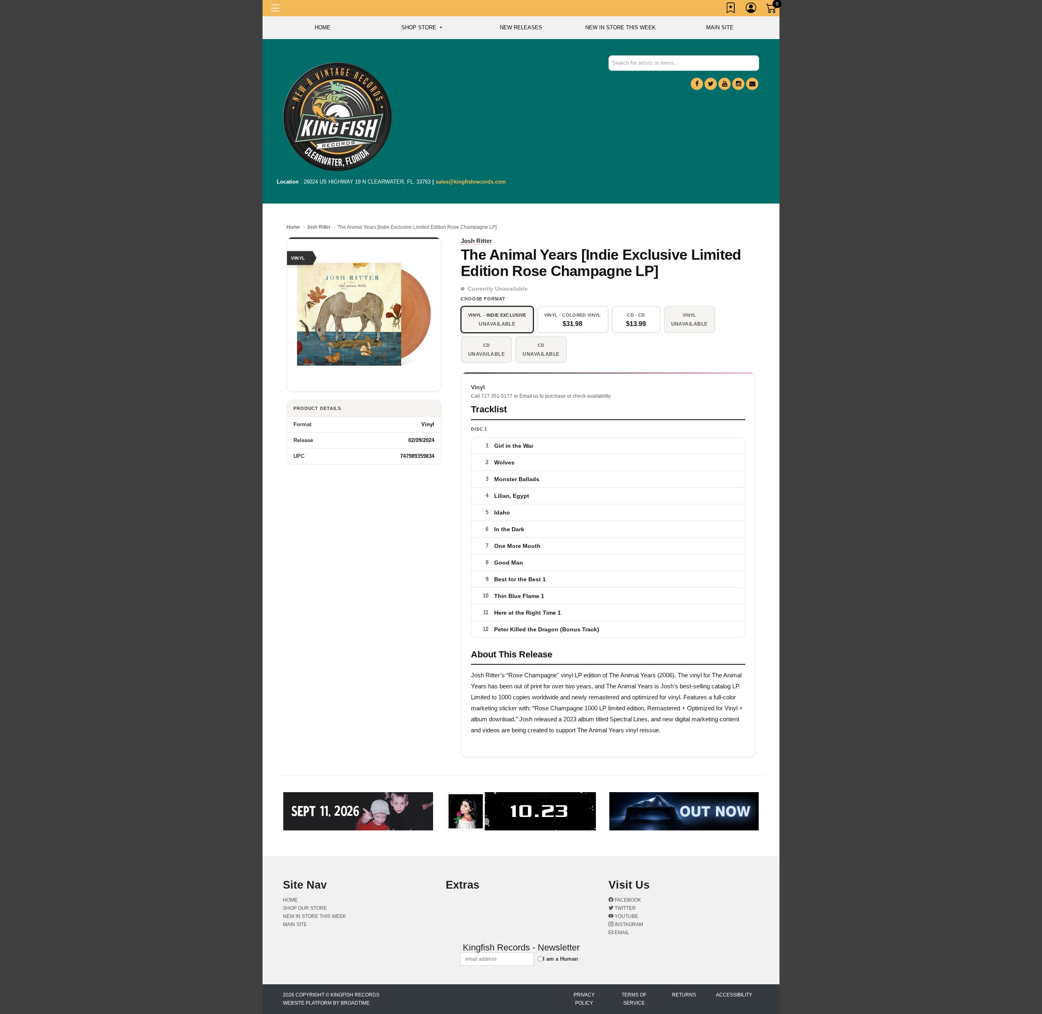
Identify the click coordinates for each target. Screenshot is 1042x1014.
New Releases (521, 27)
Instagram (628, 924)
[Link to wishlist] (731, 9)
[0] (771, 10)
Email (621, 932)
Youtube (625, 916)
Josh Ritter (319, 227)
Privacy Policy (584, 999)
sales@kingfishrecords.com (471, 182)
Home (293, 227)
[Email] (752, 84)
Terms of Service (634, 999)
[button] (421, 27)
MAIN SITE (719, 27)
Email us (529, 396)
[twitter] (711, 84)
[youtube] (724, 84)
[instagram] (738, 84)
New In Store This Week (620, 27)
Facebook (627, 900)
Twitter (624, 908)
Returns (684, 995)
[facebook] (697, 84)
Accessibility (734, 995)
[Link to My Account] (751, 9)
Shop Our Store (305, 908)
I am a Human (560, 959)
